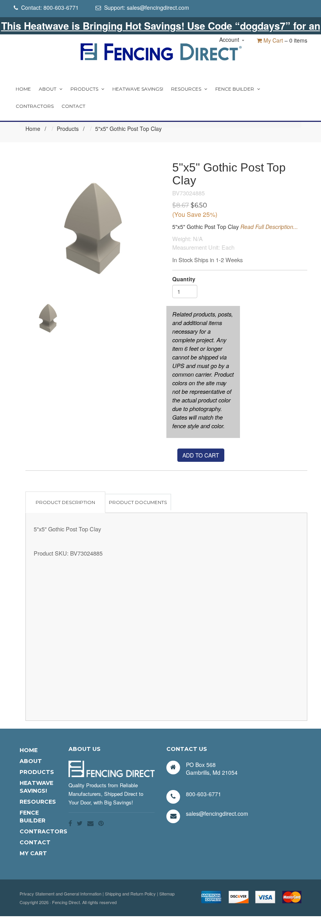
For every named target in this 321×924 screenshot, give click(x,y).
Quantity (183, 279)
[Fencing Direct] (160, 51)
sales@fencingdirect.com (158, 7)
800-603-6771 (61, 7)
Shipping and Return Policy (130, 893)
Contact (73, 106)
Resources (186, 89)
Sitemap (167, 893)
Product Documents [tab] (138, 502)
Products (84, 89)
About (47, 89)
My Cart (272, 40)
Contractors (35, 106)
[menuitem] (23, 89)
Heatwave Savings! (137, 89)
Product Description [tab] (65, 502)
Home (23, 89)
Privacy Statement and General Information (60, 893)
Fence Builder (234, 89)
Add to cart (200, 455)
